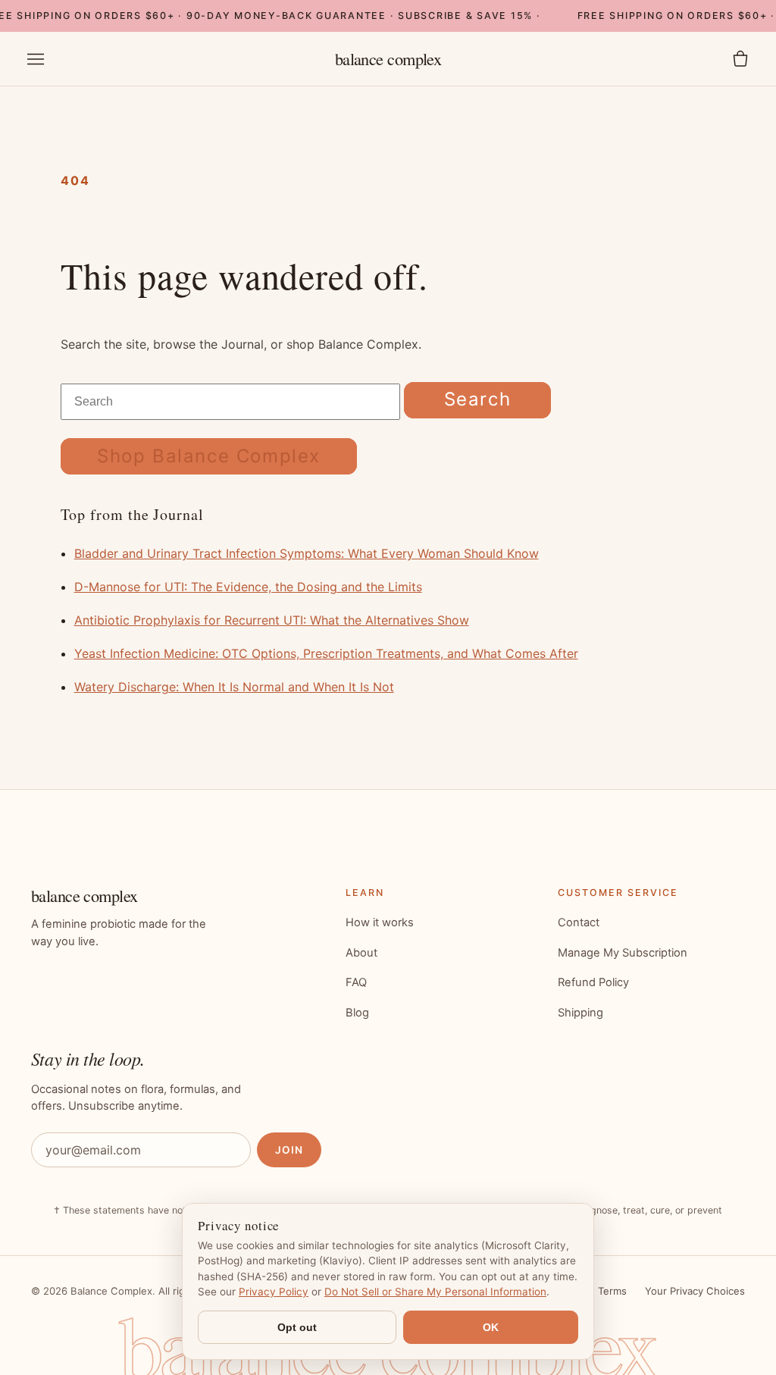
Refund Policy (593, 982)
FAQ (356, 982)
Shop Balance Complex (209, 456)
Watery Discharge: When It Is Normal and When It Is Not (234, 686)
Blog (357, 1013)
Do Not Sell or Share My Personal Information (435, 1292)
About (361, 953)
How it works (380, 922)
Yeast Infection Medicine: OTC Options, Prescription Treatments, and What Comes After (326, 653)
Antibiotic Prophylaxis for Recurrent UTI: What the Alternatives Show (271, 620)
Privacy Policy (273, 1292)
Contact (578, 922)
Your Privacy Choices (695, 1291)
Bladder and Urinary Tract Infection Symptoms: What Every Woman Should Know (306, 553)
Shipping (580, 1013)
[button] (740, 59)
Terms (612, 1291)
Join (289, 1150)
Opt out (297, 1327)
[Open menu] (35, 59)
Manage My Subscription (622, 953)
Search (478, 399)
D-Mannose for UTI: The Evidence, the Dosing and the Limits (248, 586)
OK (491, 1327)
